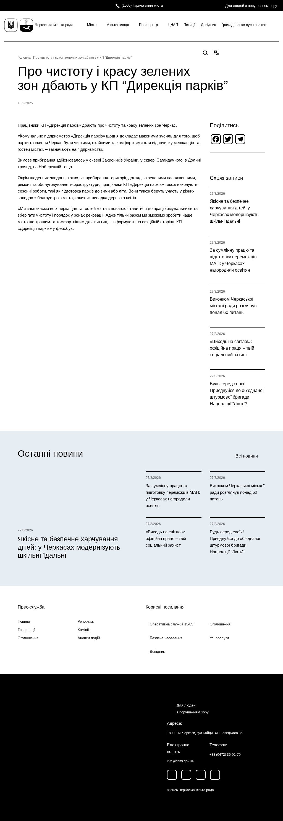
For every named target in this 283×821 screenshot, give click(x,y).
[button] (205, 53)
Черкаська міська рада (54, 25)
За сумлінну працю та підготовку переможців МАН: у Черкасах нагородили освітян (233, 260)
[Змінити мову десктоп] (216, 52)
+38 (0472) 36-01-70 (225, 755)
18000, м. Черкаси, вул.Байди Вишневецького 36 (205, 733)
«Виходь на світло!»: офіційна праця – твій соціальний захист (232, 348)
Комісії (83, 630)
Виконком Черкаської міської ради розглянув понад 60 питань (233, 306)
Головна (24, 57)
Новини (24, 621)
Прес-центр (148, 25)
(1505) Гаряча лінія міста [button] (142, 5)
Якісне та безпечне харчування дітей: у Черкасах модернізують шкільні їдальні (234, 211)
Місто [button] (91, 25)
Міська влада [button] (117, 25)
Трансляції (26, 630)
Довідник (208, 25)
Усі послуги (219, 638)
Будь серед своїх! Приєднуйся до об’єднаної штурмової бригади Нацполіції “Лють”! (237, 393)
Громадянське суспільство (243, 25)
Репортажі (86, 621)
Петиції (189, 25)
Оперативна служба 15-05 (171, 624)
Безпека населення (166, 638)
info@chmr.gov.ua (180, 761)
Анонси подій (89, 638)
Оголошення (28, 638)
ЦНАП (173, 25)
